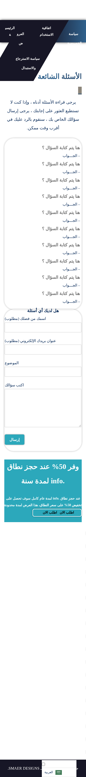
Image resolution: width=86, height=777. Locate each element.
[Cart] (4, 10)
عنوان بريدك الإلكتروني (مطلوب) (30, 341)
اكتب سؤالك (14, 385)
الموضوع (12, 363)
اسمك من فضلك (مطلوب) (25, 319)
